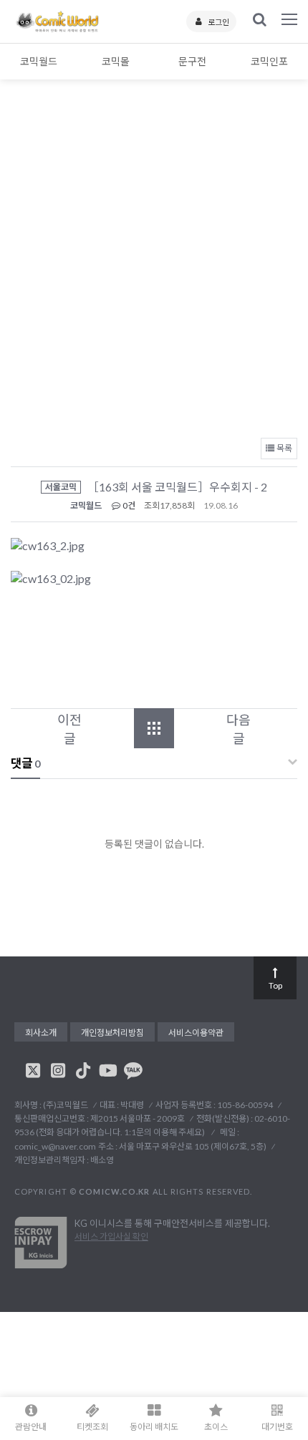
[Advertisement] (154, 268)
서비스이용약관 (195, 1032)
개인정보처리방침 (112, 1032)
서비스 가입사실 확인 (111, 1236)
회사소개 (41, 1032)
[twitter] (32, 1070)
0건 (128, 505)
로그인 (218, 21)
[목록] (154, 728)
